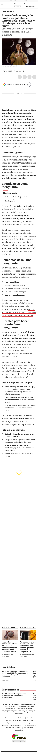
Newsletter (30, 718)
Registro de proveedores (14, 723)
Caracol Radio (10, 5)
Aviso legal (27, 723)
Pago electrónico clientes (13, 720)
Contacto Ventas (19, 718)
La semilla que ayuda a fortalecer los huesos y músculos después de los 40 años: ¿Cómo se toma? (9, 647)
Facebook (20, 77)
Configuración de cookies (13, 728)
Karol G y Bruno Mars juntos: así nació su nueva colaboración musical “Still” (14, 695)
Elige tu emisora (30, 6)
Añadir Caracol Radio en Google (18, 85)
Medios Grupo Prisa (19, 741)
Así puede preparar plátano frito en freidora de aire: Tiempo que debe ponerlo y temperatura (28, 647)
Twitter (25, 77)
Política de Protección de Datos (11, 725)
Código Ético (19, 730)
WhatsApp (34, 77)
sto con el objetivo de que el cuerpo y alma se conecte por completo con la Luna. (19, 312)
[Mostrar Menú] (2, 5)
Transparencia (28, 728)
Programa (17, 6)
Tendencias (8, 11)
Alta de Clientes (28, 720)
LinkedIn (29, 77)
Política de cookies (30, 725)
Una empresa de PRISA (19, 736)
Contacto (8, 718)
